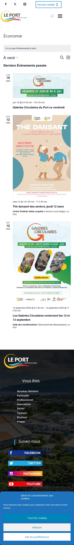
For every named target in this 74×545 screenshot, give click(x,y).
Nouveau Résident (28, 391)
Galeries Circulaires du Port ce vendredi (39, 107)
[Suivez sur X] (15, 4)
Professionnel (25, 399)
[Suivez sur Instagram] (25, 4)
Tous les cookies (37, 518)
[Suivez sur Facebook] (5, 4)
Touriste (22, 413)
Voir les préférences (37, 537)
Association (24, 404)
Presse (21, 421)
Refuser (37, 527)
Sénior (21, 408)
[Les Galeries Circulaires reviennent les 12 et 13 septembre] (42, 262)
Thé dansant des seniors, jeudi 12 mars (38, 206)
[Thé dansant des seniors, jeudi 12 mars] (42, 156)
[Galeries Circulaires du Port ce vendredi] (42, 85)
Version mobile (46, 4)
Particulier (23, 395)
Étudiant (22, 417)
